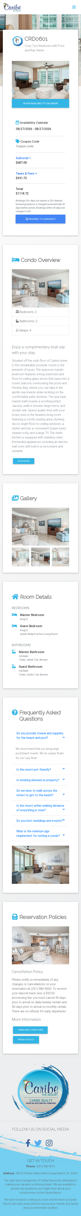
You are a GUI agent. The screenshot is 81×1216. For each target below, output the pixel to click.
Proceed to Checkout (42, 219)
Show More (24, 461)
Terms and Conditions (30, 1030)
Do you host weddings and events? (39, 821)
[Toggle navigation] (74, 7)
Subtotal (22, 158)
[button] (16, 527)
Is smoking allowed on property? (37, 780)
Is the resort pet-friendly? (33, 769)
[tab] (40, 735)
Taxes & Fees (25, 173)
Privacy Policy (26, 1039)
